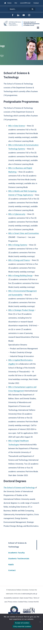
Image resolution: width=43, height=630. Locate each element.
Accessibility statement (11, 598)
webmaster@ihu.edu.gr (29, 594)
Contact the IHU (33, 602)
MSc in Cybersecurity (16, 214)
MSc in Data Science (16, 126)
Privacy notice (12, 602)
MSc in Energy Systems (17, 245)
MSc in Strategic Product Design (21, 310)
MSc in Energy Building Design (20, 276)
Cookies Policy (22, 602)
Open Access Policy (26, 598)
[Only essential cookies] (40, 622)
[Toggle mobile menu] (38, 27)
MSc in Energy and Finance (19, 260)
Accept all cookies (22, 623)
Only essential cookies (22, 626)
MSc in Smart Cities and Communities (23, 233)
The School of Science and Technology (19, 488)
